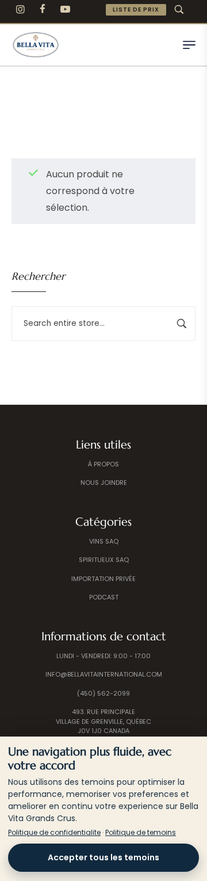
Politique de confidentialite (54, 832)
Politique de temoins (140, 832)
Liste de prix (136, 9)
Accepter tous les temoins (103, 857)
